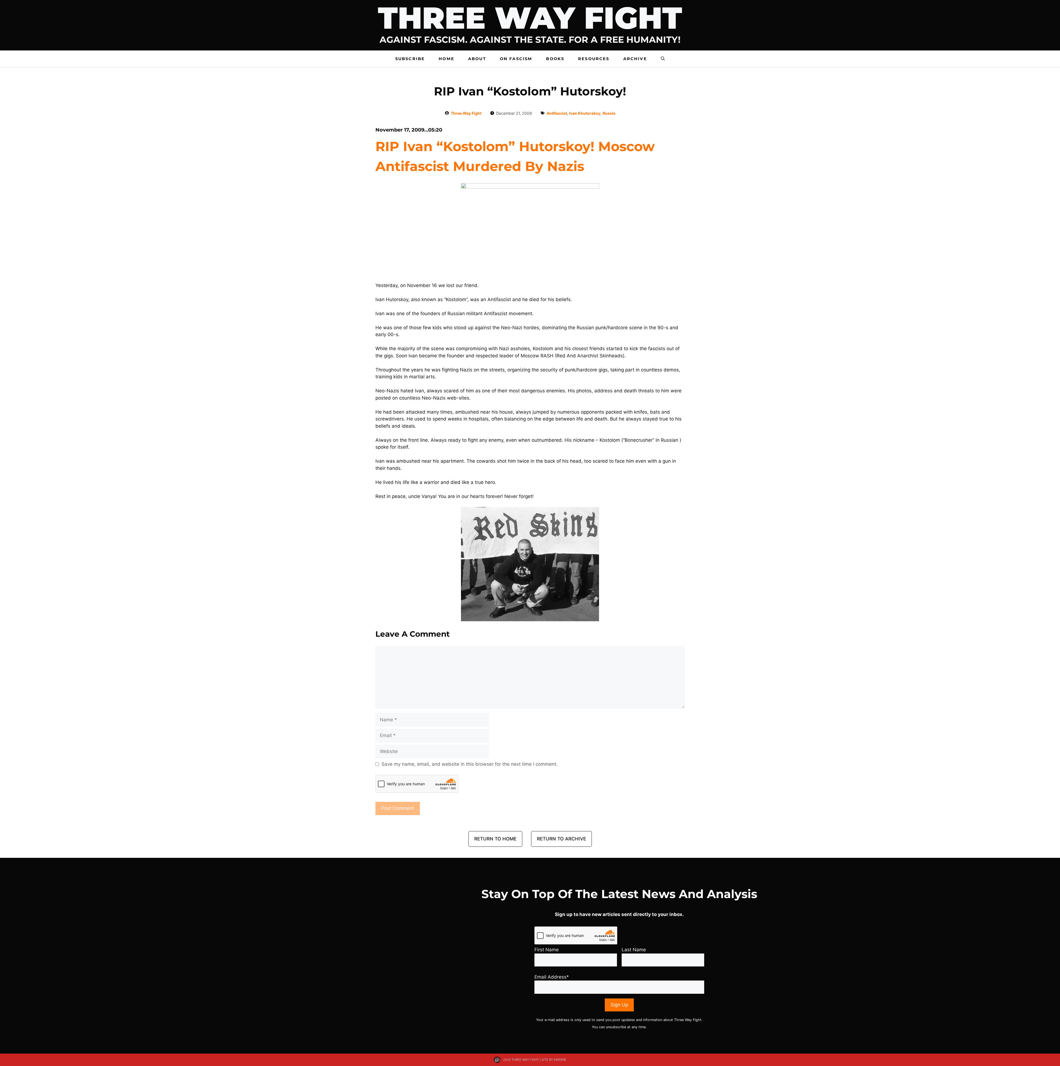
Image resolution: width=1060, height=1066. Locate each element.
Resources (593, 58)
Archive (635, 58)
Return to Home (495, 839)
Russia (609, 113)
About (477, 58)
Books (555, 58)
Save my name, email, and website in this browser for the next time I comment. (469, 764)
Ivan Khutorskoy (584, 113)
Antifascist (557, 113)
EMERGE (560, 1060)
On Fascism (516, 58)
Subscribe (410, 58)
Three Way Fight (466, 113)
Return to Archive (561, 839)
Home (446, 58)
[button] (663, 58)
